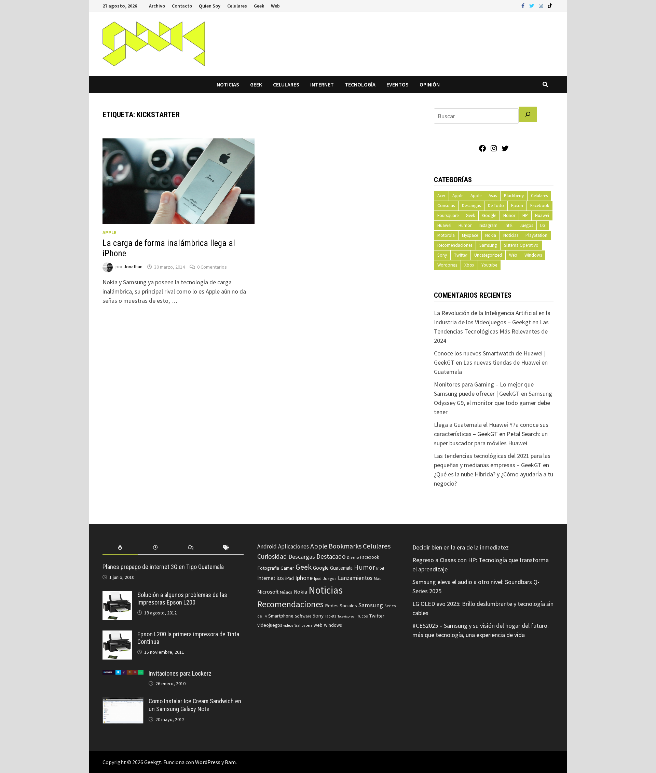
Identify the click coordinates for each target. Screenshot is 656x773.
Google (489, 215)
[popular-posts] (120, 547)
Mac (377, 578)
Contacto (182, 6)
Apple (109, 232)
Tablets (330, 616)
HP (525, 215)
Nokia (490, 235)
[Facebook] (524, 5)
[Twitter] (532, 5)
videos (288, 625)
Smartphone (280, 616)
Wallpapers (303, 625)
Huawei (542, 215)
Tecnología (360, 84)
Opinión (430, 84)
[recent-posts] (155, 547)
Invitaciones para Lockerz (180, 673)
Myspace (470, 235)
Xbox (469, 265)
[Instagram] (541, 5)
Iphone (304, 578)
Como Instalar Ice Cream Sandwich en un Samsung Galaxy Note (195, 705)
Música (286, 592)
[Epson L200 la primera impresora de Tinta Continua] (117, 635)
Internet (322, 84)
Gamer (287, 568)
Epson (517, 205)
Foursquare (448, 215)
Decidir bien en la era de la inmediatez (460, 547)
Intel (508, 225)
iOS (280, 578)
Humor (465, 225)
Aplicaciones (293, 546)
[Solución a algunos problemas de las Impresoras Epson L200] (117, 596)
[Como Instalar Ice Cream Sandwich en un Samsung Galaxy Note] (123, 702)
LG (542, 225)
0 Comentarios (212, 267)
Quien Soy (209, 6)
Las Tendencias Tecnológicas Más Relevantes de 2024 (491, 331)
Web (275, 6)
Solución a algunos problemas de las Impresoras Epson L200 (182, 598)
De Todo (496, 205)
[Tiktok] (550, 5)
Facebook (539, 205)
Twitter (460, 255)
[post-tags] (226, 547)
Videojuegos (269, 625)
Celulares (237, 6)
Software (303, 616)
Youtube (489, 265)
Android (267, 546)
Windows (533, 255)
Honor (509, 215)
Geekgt (152, 762)
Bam (230, 762)
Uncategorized (488, 255)
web (318, 625)
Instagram (488, 225)
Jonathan (133, 267)
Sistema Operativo (521, 245)
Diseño (353, 557)
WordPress (207, 762)
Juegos (526, 225)
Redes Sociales (341, 605)
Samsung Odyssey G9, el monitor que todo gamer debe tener (493, 403)
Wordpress (447, 265)
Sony (442, 255)
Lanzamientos (355, 578)
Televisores (346, 616)
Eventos (397, 84)
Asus (493, 196)
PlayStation (536, 235)
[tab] (120, 547)
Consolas (446, 205)
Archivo (157, 6)
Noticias (228, 84)
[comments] (190, 547)
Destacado (330, 556)
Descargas (471, 205)
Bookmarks (345, 546)
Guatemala (341, 568)
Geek (259, 6)
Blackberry (514, 196)
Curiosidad (272, 556)
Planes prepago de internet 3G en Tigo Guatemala (163, 566)
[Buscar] (528, 114)
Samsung (488, 245)
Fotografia (268, 568)
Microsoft (267, 591)
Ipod (318, 578)
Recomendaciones (454, 245)
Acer (441, 196)
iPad (289, 578)
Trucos (362, 616)
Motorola (446, 235)
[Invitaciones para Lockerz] (123, 674)
